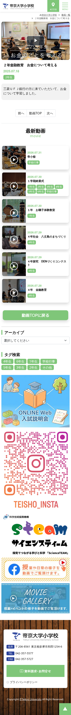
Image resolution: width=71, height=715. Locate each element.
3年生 (20, 367)
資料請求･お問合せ (37, 671)
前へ (21, 113)
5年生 (7, 367)
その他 (47, 367)
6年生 (20, 361)
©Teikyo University (31, 699)
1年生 (33, 361)
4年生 (7, 361)
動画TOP (35, 113)
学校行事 (48, 361)
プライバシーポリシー (23, 682)
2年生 (33, 367)
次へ (50, 113)
